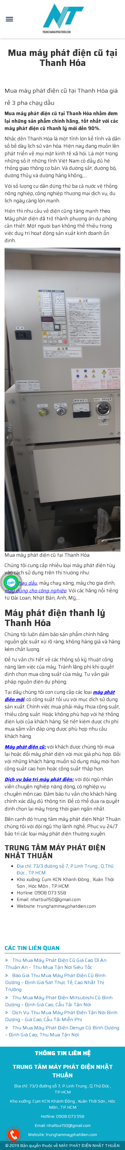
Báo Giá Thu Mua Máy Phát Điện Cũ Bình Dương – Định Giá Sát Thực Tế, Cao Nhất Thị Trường (55, 982)
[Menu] (9, 19)
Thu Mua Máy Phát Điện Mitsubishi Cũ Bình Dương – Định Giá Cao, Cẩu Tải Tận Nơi (59, 1001)
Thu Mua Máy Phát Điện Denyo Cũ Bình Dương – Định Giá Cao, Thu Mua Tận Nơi (62, 1031)
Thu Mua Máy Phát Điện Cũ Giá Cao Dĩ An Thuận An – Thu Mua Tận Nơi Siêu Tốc (55, 963)
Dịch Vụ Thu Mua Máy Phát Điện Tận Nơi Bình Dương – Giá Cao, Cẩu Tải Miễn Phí (61, 1016)
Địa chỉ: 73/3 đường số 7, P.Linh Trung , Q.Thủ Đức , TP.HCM (65, 869)
